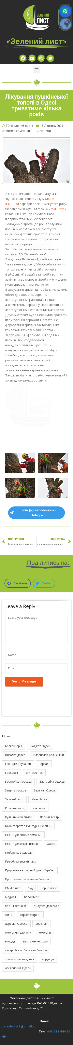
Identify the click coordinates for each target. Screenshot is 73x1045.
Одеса (51, 844)
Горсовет (11, 773)
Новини (45, 131)
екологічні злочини (18, 932)
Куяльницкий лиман (18, 817)
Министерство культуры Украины (28, 826)
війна (8, 915)
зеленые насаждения (19, 959)
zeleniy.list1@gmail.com (21, 1026)
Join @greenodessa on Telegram (38, 512)
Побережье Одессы (18, 852)
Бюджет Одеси (40, 746)
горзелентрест (30, 915)
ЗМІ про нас (34, 773)
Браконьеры (13, 746)
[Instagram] (41, 58)
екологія (45, 932)
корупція (48, 959)
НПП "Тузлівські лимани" (22, 844)
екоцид (10, 941)
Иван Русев (39, 799)
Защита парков (15, 790)
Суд (30, 888)
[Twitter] (50, 58)
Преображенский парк (20, 861)
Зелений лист (14, 799)
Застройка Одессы (52, 781)
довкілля (41, 924)
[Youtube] (32, 58)
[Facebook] (23, 58)
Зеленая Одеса (44, 790)
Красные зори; (15, 808)
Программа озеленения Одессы (27, 879)
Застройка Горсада (18, 781)
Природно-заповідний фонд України (30, 870)
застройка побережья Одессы (26, 950)
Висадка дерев (15, 755)
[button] (36, 69)
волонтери (31, 897)
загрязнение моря (35, 941)
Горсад (43, 764)
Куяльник (39, 808)
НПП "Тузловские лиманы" (23, 835)
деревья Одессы (16, 924)
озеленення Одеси (18, 968)
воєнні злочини (15, 906)
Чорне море (49, 888)
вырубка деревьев (46, 906)
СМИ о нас (12, 888)
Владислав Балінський (48, 755)
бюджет (10, 897)
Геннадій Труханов (18, 764)
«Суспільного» (55, 209)
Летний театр (49, 817)
